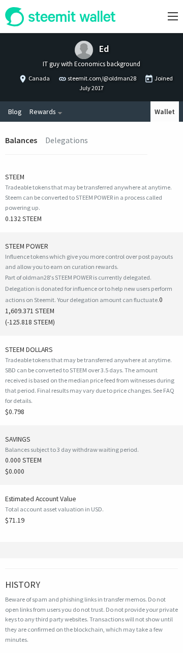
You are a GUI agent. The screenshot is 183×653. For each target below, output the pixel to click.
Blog (14, 111)
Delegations (66, 140)
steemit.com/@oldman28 (102, 78)
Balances (21, 140)
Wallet (165, 111)
